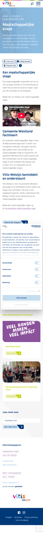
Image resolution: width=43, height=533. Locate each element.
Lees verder (11, 353)
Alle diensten (10, 426)
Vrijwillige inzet (11, 420)
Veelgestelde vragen (11, 451)
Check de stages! (12, 222)
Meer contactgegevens (12, 473)
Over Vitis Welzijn (10, 455)
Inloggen (9, 517)
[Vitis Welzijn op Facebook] (19, 512)
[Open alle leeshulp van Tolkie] (20, 65)
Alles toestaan (21, 298)
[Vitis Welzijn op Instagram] (24, 512)
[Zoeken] (32, 3)
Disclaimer (18, 517)
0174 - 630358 (8, 477)
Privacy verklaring (31, 517)
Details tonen (32, 291)
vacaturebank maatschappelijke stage (20, 208)
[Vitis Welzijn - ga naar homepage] (9, 4)
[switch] (38, 269)
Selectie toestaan (21, 305)
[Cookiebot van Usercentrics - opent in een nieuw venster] (31, 226)
